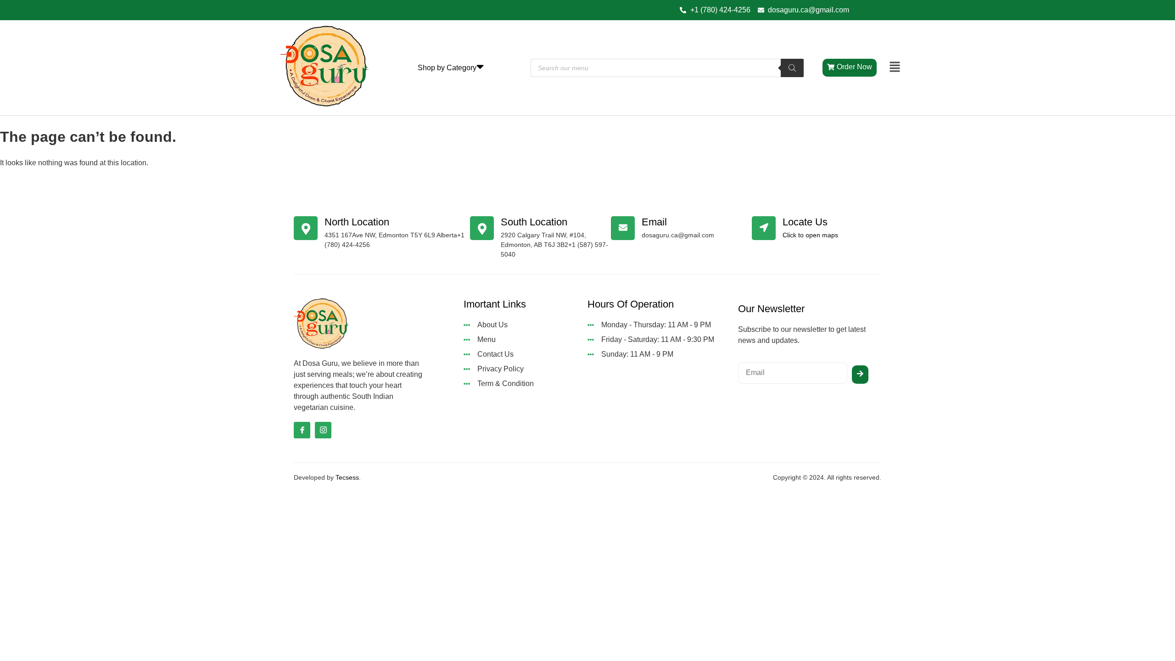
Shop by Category (447, 68)
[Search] (792, 68)
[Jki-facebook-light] (302, 430)
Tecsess (347, 477)
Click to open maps (810, 235)
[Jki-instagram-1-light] (323, 430)
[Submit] (860, 374)
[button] (895, 67)
